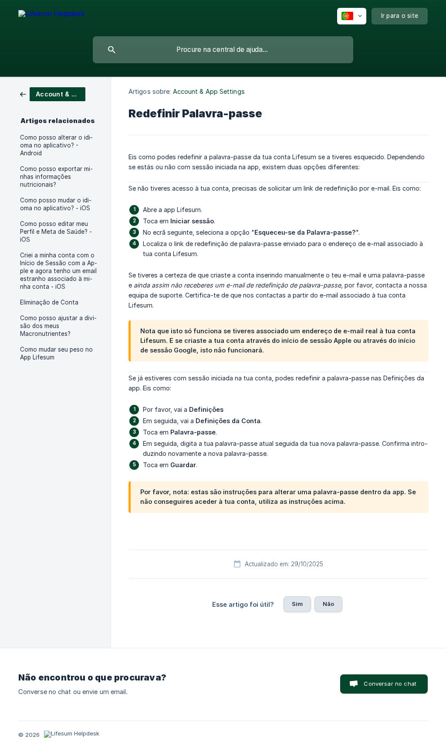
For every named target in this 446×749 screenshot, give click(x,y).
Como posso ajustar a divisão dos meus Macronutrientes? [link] (58, 326)
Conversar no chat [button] (390, 683)
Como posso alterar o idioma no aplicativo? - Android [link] (56, 145)
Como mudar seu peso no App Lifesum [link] (56, 353)
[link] (52, 93)
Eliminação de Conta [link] (49, 302)
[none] (51, 15)
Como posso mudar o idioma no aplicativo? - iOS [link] (55, 204)
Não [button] (328, 603)
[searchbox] (223, 49)
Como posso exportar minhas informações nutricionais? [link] (56, 176)
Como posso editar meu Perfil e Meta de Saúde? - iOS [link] (56, 231)
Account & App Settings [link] (209, 91)
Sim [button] (297, 603)
